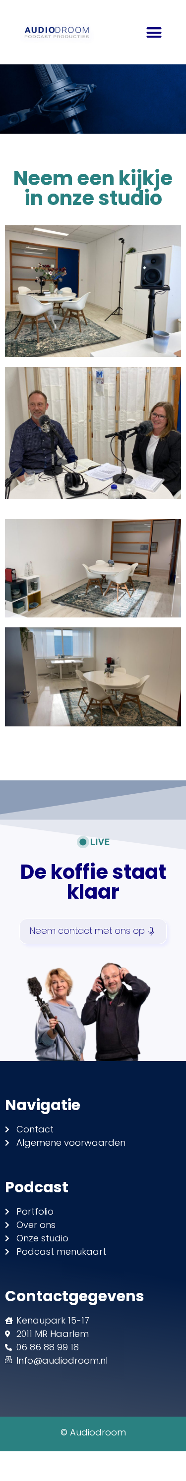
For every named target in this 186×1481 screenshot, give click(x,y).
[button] (154, 32)
